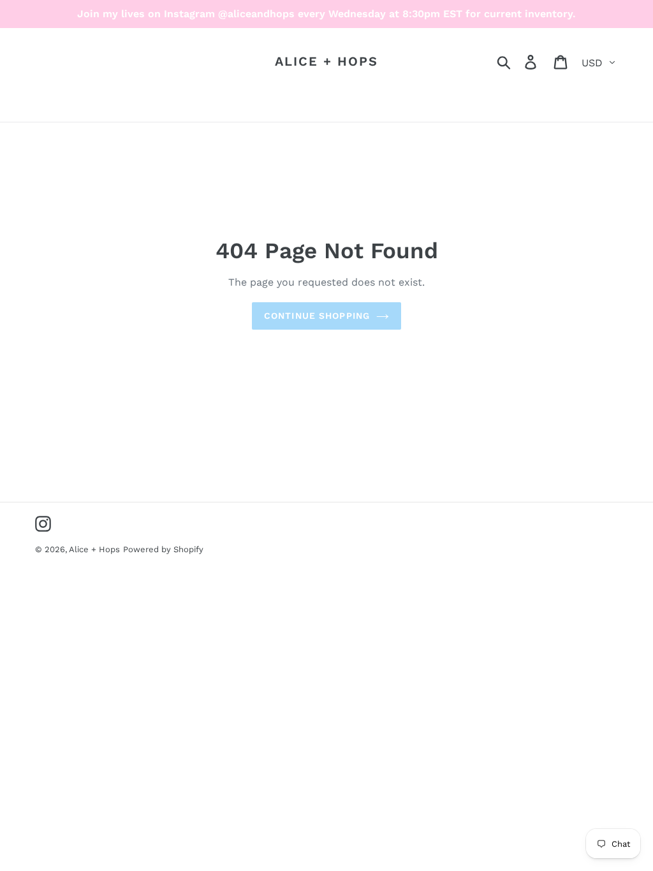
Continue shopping (317, 316)
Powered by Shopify (163, 549)
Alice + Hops (326, 61)
